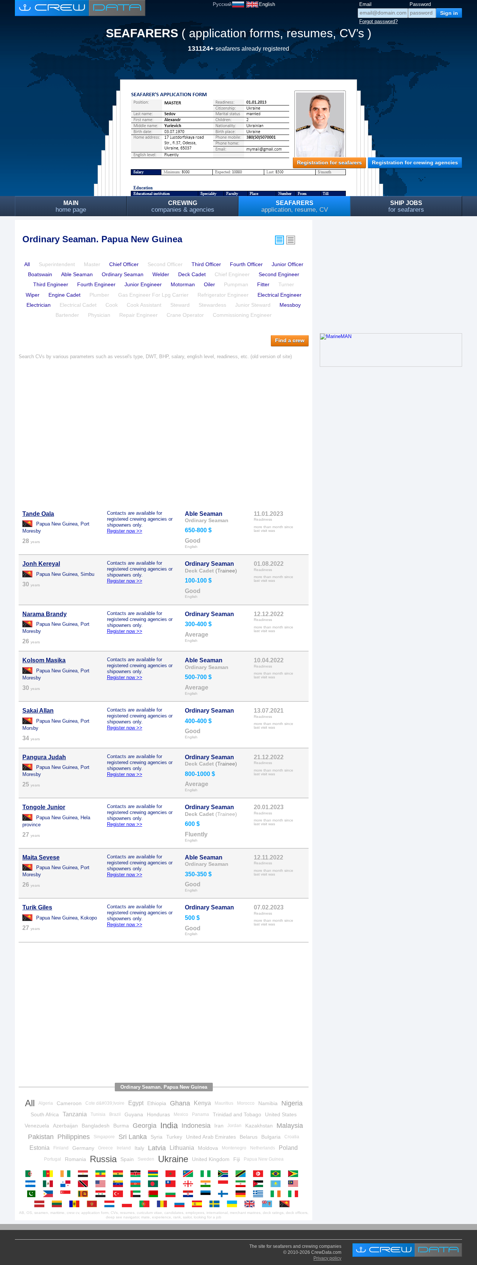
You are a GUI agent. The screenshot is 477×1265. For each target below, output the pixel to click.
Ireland (124, 1148)
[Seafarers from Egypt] (85, 1173)
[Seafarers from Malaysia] (295, 1183)
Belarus (249, 1137)
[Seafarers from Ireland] (277, 1193)
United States (281, 1114)
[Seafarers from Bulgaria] (172, 1193)
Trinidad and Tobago (237, 1114)
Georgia (145, 1125)
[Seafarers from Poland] (129, 1204)
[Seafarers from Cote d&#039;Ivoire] (67, 1173)
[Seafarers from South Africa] (225, 1173)
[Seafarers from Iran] (242, 1183)
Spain (127, 1159)
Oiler (209, 284)
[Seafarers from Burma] (172, 1183)
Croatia (291, 1136)
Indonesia (196, 1125)
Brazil (115, 1114)
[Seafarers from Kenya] (137, 1173)
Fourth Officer (246, 264)
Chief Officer (124, 264)
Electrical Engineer (279, 295)
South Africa (45, 1114)
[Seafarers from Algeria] (32, 1173)
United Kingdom (211, 1159)
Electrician (38, 305)
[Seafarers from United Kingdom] (251, 1204)
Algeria (45, 1103)
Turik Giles (37, 907)
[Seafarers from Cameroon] (50, 1173)
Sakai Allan (38, 710)
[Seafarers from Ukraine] (234, 1204)
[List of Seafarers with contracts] (290, 240)
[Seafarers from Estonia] (207, 1193)
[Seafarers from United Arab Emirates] (137, 1193)
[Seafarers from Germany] (242, 1193)
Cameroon (69, 1103)
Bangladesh (96, 1126)
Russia (103, 1159)
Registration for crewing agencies (415, 162)
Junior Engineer (143, 284)
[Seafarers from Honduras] (32, 1183)
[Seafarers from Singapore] (67, 1193)
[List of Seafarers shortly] (279, 240)
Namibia (268, 1103)
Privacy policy (327, 1258)
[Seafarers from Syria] (102, 1193)
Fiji (236, 1159)
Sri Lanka (133, 1137)
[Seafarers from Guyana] (295, 1173)
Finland (61, 1148)
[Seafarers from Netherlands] (111, 1204)
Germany (83, 1148)
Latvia (157, 1148)
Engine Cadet (64, 295)
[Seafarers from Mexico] (50, 1183)
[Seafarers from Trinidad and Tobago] (85, 1183)
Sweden (146, 1159)
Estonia (39, 1148)
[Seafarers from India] (207, 1183)
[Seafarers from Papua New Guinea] (286, 1204)
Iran (219, 1126)
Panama (200, 1114)
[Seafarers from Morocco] (172, 1173)
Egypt (135, 1103)
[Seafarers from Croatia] (190, 1193)
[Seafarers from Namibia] (190, 1173)
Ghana (180, 1103)
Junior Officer (287, 264)
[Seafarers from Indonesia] (225, 1183)
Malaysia (290, 1125)
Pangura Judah (44, 757)
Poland (288, 1148)
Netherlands (262, 1148)
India (169, 1125)
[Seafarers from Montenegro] (94, 1204)
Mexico (181, 1114)
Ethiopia (156, 1103)
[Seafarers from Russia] (181, 1204)
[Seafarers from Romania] (164, 1204)
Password (420, 4)
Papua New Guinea (264, 1159)
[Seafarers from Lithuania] (59, 1204)
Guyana (133, 1114)
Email (365, 4)
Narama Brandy (44, 614)
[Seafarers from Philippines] (50, 1193)
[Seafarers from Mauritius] (155, 1173)
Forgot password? (378, 21)
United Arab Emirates (211, 1137)
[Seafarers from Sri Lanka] (85, 1193)
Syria (156, 1137)
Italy (139, 1148)
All (27, 264)
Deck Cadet (192, 274)
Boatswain (40, 274)
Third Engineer (50, 284)
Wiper (33, 295)
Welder (160, 274)
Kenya (202, 1103)
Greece (105, 1148)
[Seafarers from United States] (102, 1183)
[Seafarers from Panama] (67, 1183)
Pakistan (41, 1137)
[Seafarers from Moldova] (76, 1204)
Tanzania (75, 1114)
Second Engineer (279, 274)
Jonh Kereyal (41, 564)
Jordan (234, 1125)
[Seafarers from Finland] (225, 1193)
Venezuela (37, 1126)
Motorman (183, 284)
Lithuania (182, 1148)
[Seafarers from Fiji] (269, 1204)
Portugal (52, 1159)
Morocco (246, 1103)
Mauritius (224, 1103)
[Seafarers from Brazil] (277, 1173)
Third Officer (206, 264)
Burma (121, 1126)
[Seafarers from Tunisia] (260, 1173)
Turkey (174, 1137)
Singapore (104, 1136)
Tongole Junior (43, 807)
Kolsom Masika (44, 660)
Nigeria (292, 1103)
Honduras (158, 1114)
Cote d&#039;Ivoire (104, 1103)
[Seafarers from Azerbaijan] (137, 1183)
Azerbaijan (65, 1126)
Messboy (290, 305)
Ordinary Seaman (122, 274)
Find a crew (289, 340)
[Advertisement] (164, 430)
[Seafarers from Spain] (199, 1204)
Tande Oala (38, 514)
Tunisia (98, 1114)
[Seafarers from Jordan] (260, 1183)
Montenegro (234, 1148)
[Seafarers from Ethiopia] (102, 1173)
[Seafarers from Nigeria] (207, 1173)
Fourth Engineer (96, 284)
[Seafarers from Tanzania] (242, 1173)
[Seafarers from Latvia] (41, 1204)
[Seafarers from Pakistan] (32, 1193)
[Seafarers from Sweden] (216, 1204)
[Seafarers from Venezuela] (120, 1183)
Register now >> (124, 531)
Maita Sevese (41, 857)
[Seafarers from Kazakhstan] (277, 1183)
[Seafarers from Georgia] (190, 1183)
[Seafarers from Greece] (260, 1193)
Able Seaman (77, 274)
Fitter (263, 284)
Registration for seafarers (329, 162)
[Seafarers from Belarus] (155, 1193)
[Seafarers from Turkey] (120, 1193)
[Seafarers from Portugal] (146, 1204)
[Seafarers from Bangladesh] (155, 1183)
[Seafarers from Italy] (295, 1193)
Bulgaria (271, 1137)
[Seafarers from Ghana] (120, 1173)
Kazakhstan (259, 1126)
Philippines (73, 1137)
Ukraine (173, 1159)
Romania (75, 1159)
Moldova (208, 1148)
